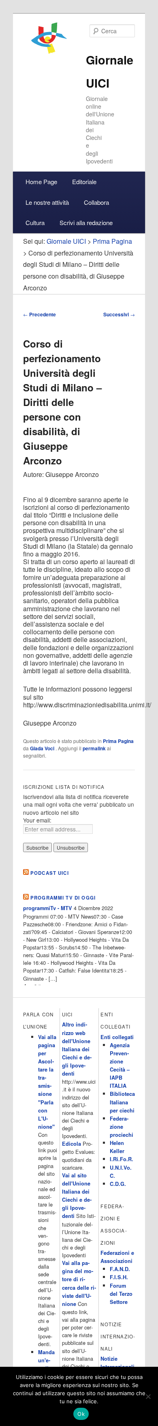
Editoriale (84, 181)
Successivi (119, 314)
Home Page (41, 181)
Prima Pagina (118, 741)
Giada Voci (43, 748)
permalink (94, 748)
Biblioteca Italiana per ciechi (122, 1102)
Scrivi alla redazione (86, 222)
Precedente (39, 314)
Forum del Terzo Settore (121, 1294)
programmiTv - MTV (47, 908)
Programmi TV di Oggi (63, 897)
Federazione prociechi (121, 1126)
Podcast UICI (49, 873)
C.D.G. (118, 1184)
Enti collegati (117, 1037)
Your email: (37, 820)
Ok (81, 1414)
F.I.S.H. (119, 1277)
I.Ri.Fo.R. (121, 1159)
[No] (148, 1396)
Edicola (71, 1143)
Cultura (35, 222)
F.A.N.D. (120, 1269)
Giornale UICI (66, 241)
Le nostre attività (47, 202)
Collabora (96, 202)
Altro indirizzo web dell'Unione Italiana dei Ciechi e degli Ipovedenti (77, 1049)
